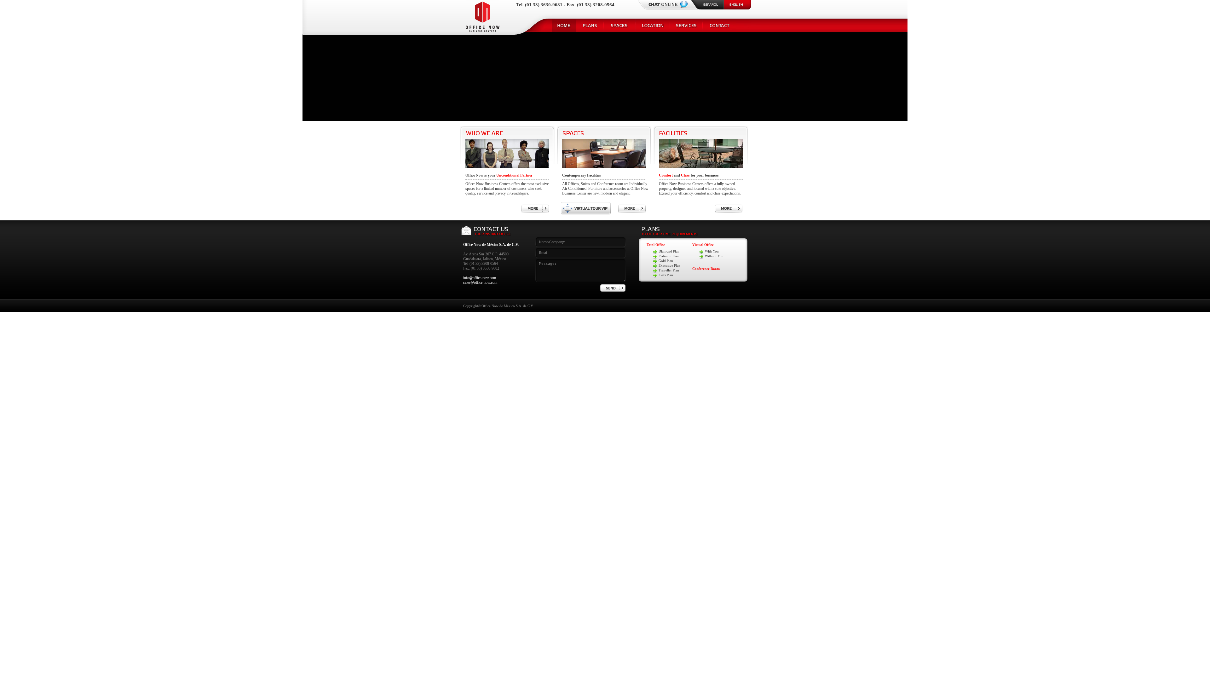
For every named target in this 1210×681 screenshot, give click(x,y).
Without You (714, 256)
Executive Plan (669, 265)
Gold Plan (666, 261)
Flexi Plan (666, 275)
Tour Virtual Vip (586, 208)
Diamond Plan (669, 251)
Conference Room (706, 269)
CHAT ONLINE (673, 4)
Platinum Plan (669, 256)
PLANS (590, 25)
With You (712, 251)
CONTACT (719, 25)
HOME (564, 25)
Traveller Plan (669, 270)
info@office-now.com (479, 278)
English (737, 4)
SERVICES (686, 25)
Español (707, 4)
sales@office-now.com (480, 282)
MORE (535, 209)
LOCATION (653, 25)
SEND (612, 288)
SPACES (620, 25)
